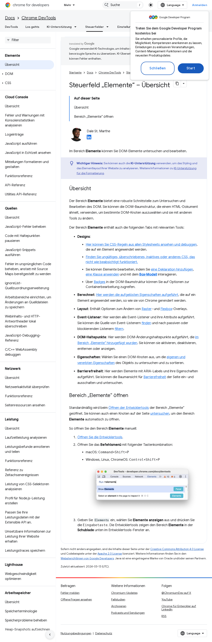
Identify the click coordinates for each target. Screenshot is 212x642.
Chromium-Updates (124, 593)
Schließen (157, 68)
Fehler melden (70, 593)
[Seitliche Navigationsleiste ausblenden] (50, 634)
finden (146, 323)
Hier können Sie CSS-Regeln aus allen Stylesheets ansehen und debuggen (141, 245)
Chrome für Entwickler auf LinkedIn (178, 607)
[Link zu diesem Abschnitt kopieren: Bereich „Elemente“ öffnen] (132, 395)
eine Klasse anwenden (102, 274)
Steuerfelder (94, 27)
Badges (99, 282)
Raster (147, 309)
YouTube (166, 599)
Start (191, 68)
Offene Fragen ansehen (76, 599)
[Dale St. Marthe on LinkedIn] (89, 138)
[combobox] (123, 5)
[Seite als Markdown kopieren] (177, 83)
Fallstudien (118, 599)
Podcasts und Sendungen (128, 613)
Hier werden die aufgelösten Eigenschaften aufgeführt (137, 295)
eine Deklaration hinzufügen (172, 269)
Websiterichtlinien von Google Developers (87, 558)
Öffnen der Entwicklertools (128, 408)
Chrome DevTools (39, 18)
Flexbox (166, 309)
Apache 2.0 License (110, 553)
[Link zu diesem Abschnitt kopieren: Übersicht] (95, 188)
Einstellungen (126, 27)
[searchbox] (28, 40)
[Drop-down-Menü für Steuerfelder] (109, 26)
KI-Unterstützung (59, 27)
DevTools (11, 27)
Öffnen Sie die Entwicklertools (99, 437)
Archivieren (118, 606)
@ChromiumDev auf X (176, 593)
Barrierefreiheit (154, 377)
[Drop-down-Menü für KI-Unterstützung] (77, 26)
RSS (163, 616)
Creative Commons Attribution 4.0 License (177, 549)
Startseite (75, 72)
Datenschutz (103, 633)
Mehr (67, 5)
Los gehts (32, 27)
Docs (10, 18)
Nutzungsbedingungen (76, 633)
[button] (27, 73)
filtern (119, 329)
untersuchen (159, 414)
